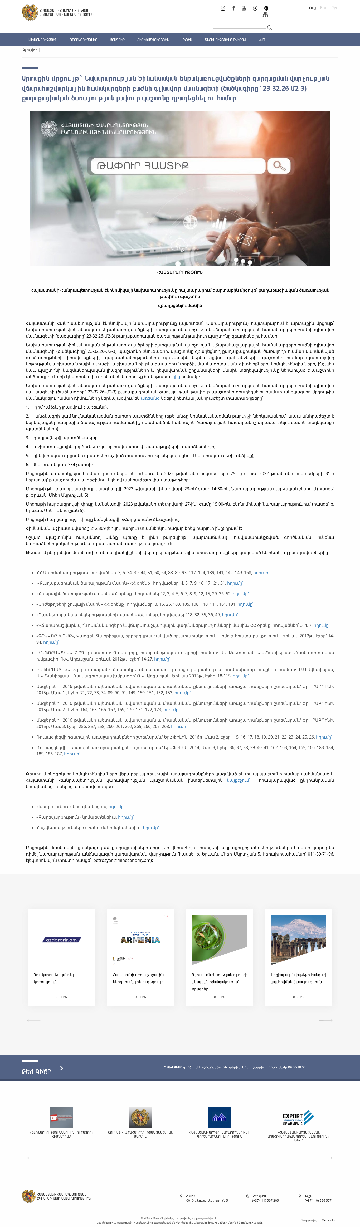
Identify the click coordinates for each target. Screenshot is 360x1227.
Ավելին (61, 997)
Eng (324, 8)
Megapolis (328, 1220)
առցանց (150, 398)
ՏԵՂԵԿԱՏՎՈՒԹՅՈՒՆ (153, 39)
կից (176, 376)
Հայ (312, 8)
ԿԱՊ (262, 39)
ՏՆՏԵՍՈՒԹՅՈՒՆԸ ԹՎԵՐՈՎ (225, 39)
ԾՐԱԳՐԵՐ (117, 39)
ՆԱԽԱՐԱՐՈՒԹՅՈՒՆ (42, 39)
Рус (334, 8)
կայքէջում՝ (241, 780)
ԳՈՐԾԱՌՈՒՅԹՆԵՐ (83, 39)
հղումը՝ (261, 572)
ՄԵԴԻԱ (187, 39)
